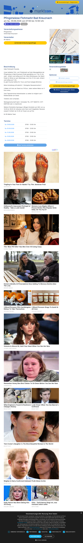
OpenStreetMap (64, 53)
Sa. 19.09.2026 (9, 136)
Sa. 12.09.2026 (9, 132)
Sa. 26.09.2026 (9, 140)
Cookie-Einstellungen (37, 529)
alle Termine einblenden (25, 145)
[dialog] (41, 527)
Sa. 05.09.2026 (9, 128)
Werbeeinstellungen (34, 527)
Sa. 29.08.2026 (9, 124)
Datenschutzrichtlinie (53, 529)
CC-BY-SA (76, 53)
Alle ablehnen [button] (48, 536)
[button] (42, 540)
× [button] (81, 513)
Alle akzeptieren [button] (35, 536)
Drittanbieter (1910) (22, 522)
